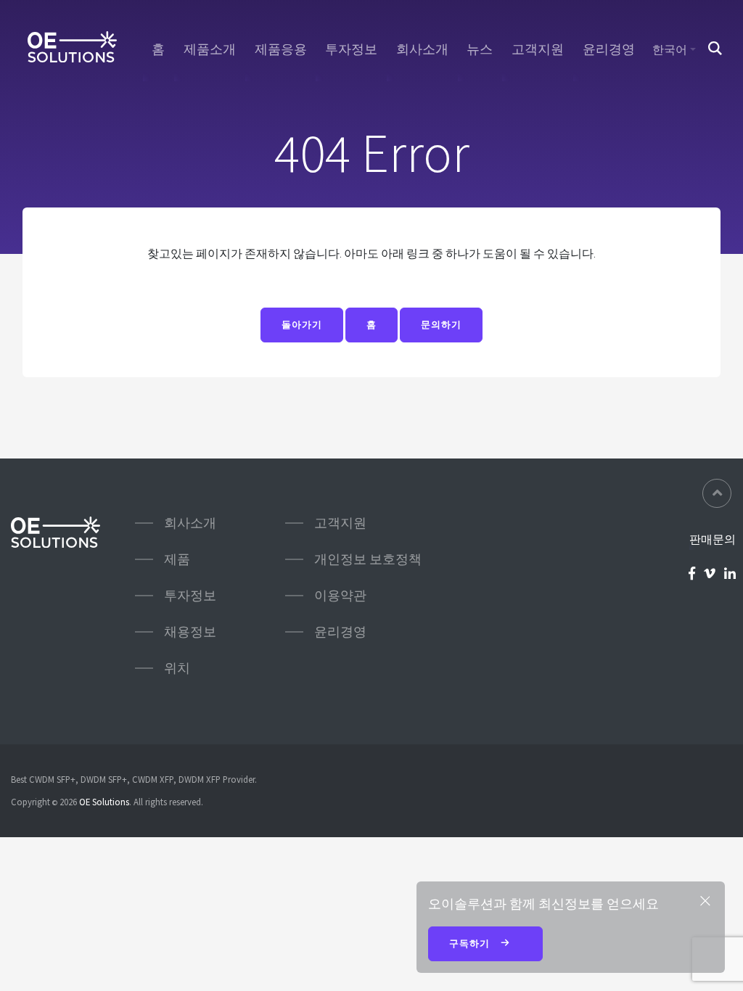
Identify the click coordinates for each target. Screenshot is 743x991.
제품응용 (281, 49)
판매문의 (712, 539)
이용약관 (340, 595)
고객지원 (538, 49)
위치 (177, 667)
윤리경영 (609, 49)
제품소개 (210, 49)
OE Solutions (104, 801)
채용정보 (190, 631)
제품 (177, 559)
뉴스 (480, 49)
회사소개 (422, 49)
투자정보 (351, 49)
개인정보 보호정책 (368, 559)
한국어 (669, 49)
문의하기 (441, 324)
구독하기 (471, 943)
